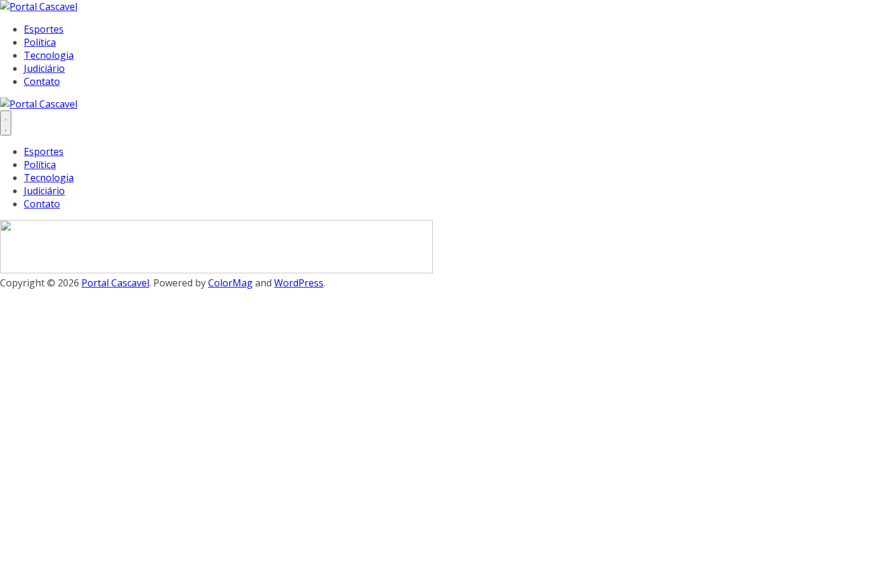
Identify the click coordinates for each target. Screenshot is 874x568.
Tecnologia (49, 55)
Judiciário (44, 68)
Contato (42, 81)
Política (40, 42)
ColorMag (230, 282)
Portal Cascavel (115, 282)
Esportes (44, 29)
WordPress (298, 282)
